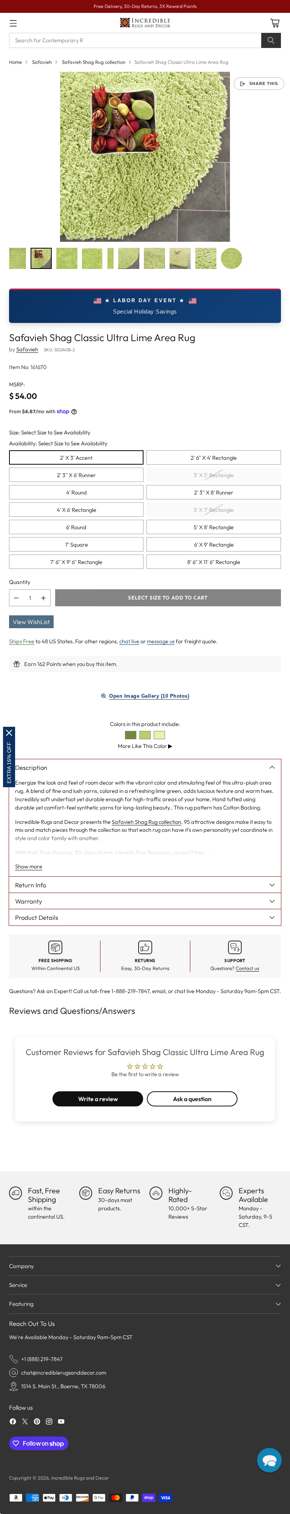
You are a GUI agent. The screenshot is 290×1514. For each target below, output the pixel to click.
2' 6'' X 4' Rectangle (214, 457)
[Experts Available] (226, 1192)
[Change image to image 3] (66, 258)
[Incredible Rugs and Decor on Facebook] (12, 1422)
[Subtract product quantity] (16, 598)
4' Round (76, 492)
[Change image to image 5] (110, 258)
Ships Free (21, 641)
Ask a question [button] (192, 1099)
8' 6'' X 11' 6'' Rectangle (213, 561)
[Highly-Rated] (156, 1192)
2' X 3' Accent (76, 457)
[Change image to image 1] (17, 258)
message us (160, 641)
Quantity (19, 582)
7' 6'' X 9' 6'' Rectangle (76, 561)
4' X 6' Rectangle (76, 509)
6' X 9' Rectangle (214, 544)
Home (15, 62)
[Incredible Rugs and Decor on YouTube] (61, 1422)
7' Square (76, 544)
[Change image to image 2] (41, 258)
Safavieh (42, 62)
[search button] (271, 40)
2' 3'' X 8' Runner (213, 492)
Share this (263, 83)
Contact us (247, 968)
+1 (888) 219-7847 (42, 1359)
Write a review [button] (98, 1099)
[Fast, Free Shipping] (15, 1192)
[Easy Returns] (85, 1192)
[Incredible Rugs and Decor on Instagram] (49, 1422)
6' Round (76, 527)
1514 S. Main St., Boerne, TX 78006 (63, 1386)
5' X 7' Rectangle (214, 509)
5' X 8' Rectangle (214, 527)
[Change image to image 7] (154, 258)
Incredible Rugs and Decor (80, 1478)
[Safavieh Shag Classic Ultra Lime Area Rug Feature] (145, 157)
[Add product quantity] (43, 598)
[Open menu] (13, 23)
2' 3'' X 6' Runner (76, 475)
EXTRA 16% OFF (9, 762)
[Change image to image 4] (92, 258)
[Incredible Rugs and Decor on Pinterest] (37, 1422)
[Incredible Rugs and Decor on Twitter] (24, 1422)
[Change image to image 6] (128, 258)
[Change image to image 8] (180, 258)
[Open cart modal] (274, 23)
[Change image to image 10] (231, 258)
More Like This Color (145, 745)
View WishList (31, 622)
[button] (269, 1460)
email (158, 991)
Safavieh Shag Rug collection (93, 62)
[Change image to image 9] (205, 258)
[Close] (9, 733)
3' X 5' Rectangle (214, 475)
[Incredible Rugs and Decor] (145, 22)
